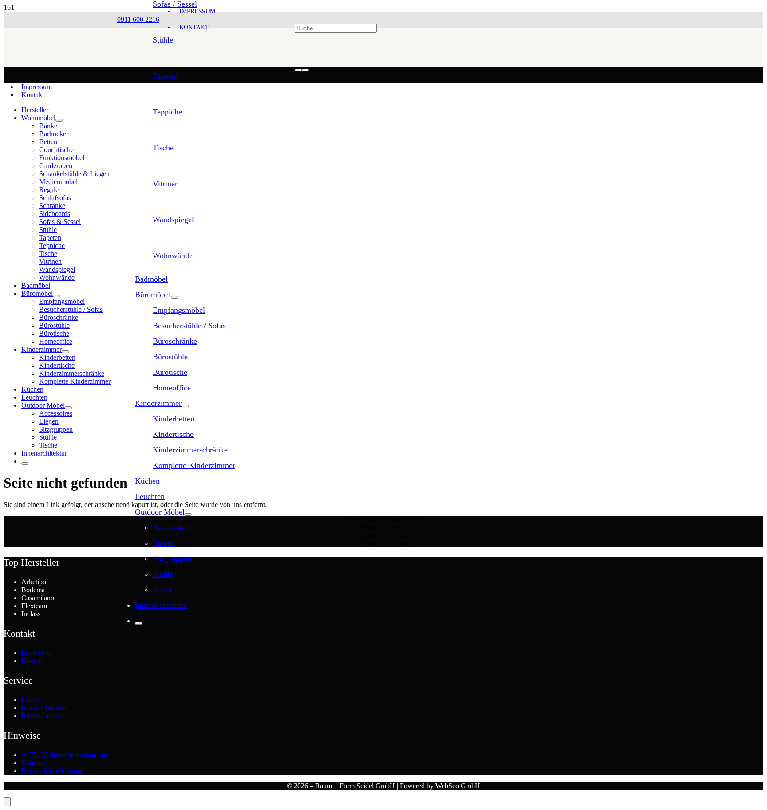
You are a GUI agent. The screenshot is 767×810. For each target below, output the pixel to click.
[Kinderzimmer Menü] (185, 406)
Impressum (36, 86)
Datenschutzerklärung (52, 771)
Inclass (30, 613)
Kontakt (32, 94)
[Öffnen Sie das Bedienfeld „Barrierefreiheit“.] (7, 801)
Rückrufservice (42, 716)
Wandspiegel (173, 219)
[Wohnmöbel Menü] (59, 120)
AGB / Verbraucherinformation (65, 755)
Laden (30, 700)
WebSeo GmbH (457, 786)
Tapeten (165, 75)
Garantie (33, 763)
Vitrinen (166, 183)
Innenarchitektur (44, 708)
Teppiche (167, 111)
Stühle (163, 39)
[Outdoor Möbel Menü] (188, 514)
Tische (163, 147)
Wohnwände (173, 255)
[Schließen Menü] (138, 623)
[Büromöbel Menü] (174, 297)
